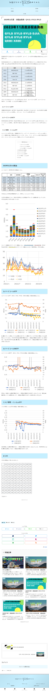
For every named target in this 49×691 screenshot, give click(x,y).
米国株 (4, 522)
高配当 (13, 522)
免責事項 (12, 685)
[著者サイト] (13, 535)
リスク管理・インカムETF (26, 148)
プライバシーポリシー (40, 683)
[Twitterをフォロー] (36, 535)
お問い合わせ (36, 685)
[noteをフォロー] (13, 539)
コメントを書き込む (24, 666)
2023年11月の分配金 (22, 150)
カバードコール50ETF (25, 146)
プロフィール (24, 683)
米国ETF (8, 522)
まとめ (19, 157)
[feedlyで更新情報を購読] (13, 542)
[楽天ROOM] (36, 539)
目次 (23, 142)
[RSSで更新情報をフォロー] (36, 542)
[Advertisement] (24, 510)
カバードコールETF (25, 144)
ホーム (8, 683)
